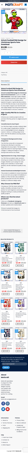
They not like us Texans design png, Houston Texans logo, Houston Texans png (7, 344)
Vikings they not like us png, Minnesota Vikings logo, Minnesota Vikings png (21, 315)
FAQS (4, 425)
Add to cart (15, 57)
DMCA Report (6, 445)
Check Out (14, 62)
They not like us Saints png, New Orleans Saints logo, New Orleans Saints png (21, 344)
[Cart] (25, 5)
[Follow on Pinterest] (8, 409)
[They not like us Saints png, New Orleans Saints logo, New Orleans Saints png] (21, 333)
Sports (8, 38)
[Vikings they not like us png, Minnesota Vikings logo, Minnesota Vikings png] (21, 303)
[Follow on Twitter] (3, 409)
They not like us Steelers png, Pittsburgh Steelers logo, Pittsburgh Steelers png (20, 287)
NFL (12, 38)
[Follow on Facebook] (3, 404)
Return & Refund (21, 423)
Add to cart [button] (6, 265)
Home (2, 38)
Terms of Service (7, 423)
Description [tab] (5, 81)
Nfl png (5, 74)
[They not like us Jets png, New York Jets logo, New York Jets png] (21, 248)
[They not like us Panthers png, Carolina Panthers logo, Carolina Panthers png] (7, 248)
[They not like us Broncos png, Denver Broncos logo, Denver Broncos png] (7, 275)
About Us (5, 420)
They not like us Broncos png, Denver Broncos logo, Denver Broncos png (7, 286)
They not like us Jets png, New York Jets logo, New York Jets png (20, 259)
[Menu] (2, 4)
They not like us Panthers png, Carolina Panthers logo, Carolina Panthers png (7, 259)
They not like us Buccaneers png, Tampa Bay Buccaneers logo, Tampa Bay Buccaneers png (6, 316)
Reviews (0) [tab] (5, 85)
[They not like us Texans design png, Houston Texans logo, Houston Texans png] (7, 333)
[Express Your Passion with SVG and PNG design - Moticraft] (14, 4)
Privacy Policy (20, 420)
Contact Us (6, 440)
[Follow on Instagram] (8, 404)
